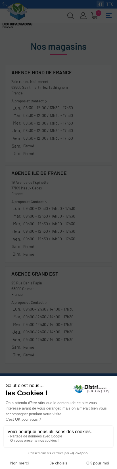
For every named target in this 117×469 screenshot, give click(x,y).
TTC (110, 4)
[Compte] (83, 16)
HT (100, 4)
